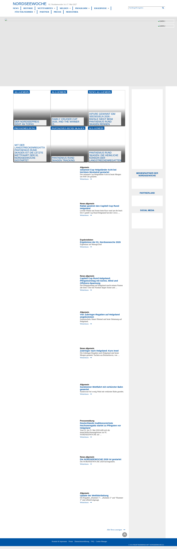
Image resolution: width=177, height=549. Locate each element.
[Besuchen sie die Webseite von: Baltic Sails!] (147, 164)
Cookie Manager (101, 541)
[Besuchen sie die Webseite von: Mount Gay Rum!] (147, 138)
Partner (44, 12)
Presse (57, 12)
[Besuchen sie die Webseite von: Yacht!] (147, 183)
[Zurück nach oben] (124, 535)
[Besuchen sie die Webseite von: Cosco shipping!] (147, 143)
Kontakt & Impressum (59, 541)
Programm (81, 8)
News (16, 8)
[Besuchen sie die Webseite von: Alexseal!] (147, 108)
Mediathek (72, 12)
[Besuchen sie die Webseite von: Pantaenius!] (147, 104)
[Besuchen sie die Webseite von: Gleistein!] (147, 129)
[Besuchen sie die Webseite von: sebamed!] (147, 121)
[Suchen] (163, 7)
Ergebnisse (100, 8)
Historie (28, 8)
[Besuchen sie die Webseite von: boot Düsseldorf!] (147, 94)
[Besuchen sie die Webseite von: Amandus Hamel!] (147, 147)
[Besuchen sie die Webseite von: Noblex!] (147, 116)
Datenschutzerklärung (82, 541)
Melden (64, 8)
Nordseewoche (29, 4)
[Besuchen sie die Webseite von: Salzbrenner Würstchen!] (147, 156)
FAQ (92, 541)
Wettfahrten (45, 8)
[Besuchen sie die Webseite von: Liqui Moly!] (147, 152)
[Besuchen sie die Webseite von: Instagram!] (147, 218)
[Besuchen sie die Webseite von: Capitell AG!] (147, 99)
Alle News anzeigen (114, 530)
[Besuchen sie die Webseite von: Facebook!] (147, 223)
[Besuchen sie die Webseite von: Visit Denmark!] (147, 200)
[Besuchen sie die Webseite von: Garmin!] (147, 112)
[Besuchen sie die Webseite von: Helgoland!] (147, 125)
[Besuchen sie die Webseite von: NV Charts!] (147, 160)
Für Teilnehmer (24, 12)
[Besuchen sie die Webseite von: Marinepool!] (147, 133)
